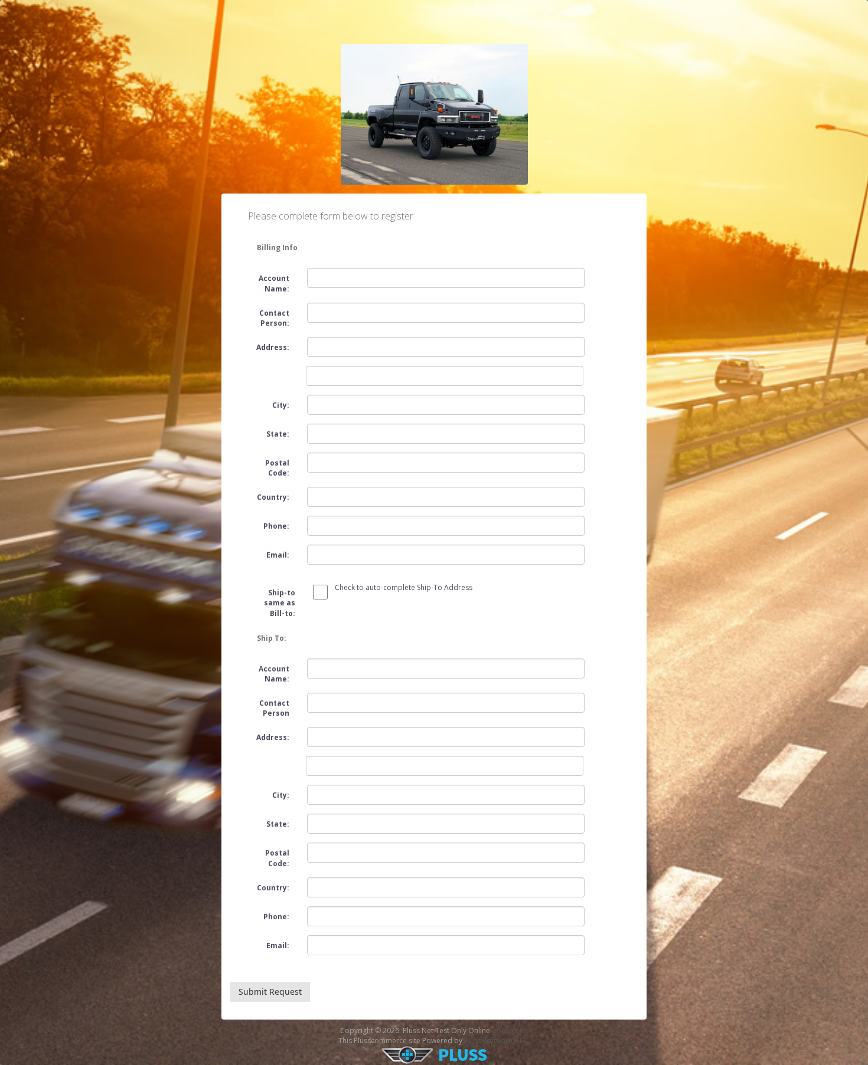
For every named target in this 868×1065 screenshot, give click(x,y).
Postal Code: (277, 468)
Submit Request (270, 991)
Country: (273, 497)
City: (280, 405)
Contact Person (274, 708)
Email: (277, 555)
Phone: (276, 526)
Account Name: (274, 283)
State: (277, 434)
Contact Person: (274, 318)
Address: (272, 347)
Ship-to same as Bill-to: (279, 603)
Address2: (268, 369)
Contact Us (510, 1030)
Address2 (268, 759)
